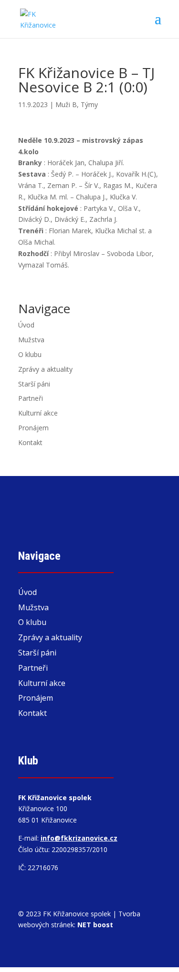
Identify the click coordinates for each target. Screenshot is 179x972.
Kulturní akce (38, 412)
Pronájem (33, 427)
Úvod (26, 324)
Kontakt (30, 442)
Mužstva (31, 339)
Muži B (66, 104)
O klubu (30, 354)
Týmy (89, 104)
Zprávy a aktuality (45, 369)
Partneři (30, 398)
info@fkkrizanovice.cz (79, 838)
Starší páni (34, 383)
